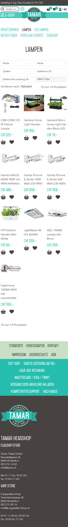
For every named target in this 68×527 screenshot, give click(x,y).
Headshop (5, 2)
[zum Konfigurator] (22, 9)
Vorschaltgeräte (31, 35)
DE (32, 2)
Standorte (16, 346)
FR (36, 2)
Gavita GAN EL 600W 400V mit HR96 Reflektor (10, 179)
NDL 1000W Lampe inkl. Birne (54, 234)
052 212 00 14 (9, 504)
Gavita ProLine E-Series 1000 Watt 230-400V (33, 179)
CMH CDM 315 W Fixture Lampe (10, 124)
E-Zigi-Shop (16, 2)
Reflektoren (9, 35)
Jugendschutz (38, 354)
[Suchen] (3, 9)
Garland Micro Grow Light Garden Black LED (57, 124)
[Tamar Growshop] (34, 14)
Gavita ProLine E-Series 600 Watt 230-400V (56, 179)
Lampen (26, 30)
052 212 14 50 (9, 464)
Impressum (19, 354)
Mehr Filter (43, 79)
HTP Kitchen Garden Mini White (8, 234)
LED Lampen (41, 30)
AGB (53, 354)
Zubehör (52, 35)
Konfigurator (35, 346)
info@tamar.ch (8, 467)
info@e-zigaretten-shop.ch (15, 508)
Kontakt (26, 2)
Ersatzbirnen (10, 30)
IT (38, 2)
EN (41, 2)
